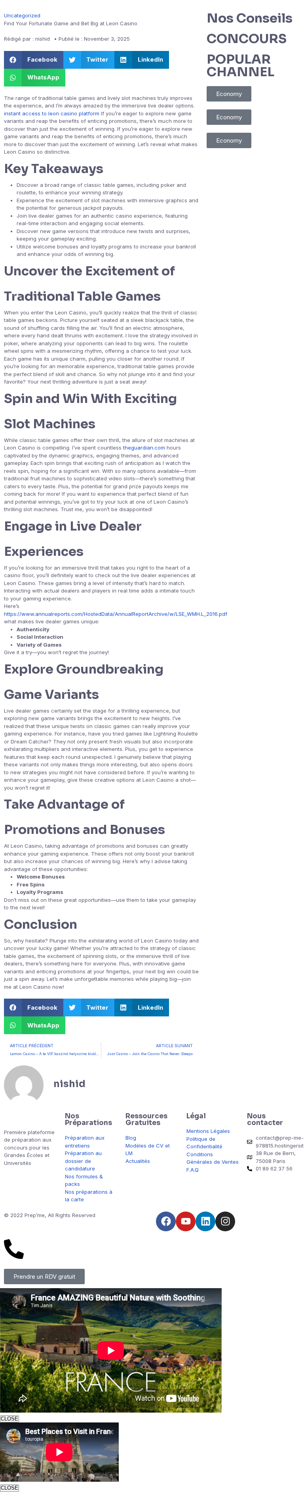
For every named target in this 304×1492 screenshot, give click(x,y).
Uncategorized (22, 15)
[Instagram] (225, 1221)
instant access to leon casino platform (51, 113)
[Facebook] (166, 1221)
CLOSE (9, 1419)
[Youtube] (186, 1221)
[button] (33, 60)
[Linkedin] (205, 1221)
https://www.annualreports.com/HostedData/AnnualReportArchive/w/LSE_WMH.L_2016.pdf (115, 614)
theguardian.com (144, 447)
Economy (229, 94)
